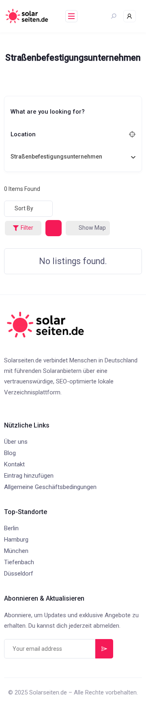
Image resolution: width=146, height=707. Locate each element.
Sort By (24, 208)
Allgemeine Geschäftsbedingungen (50, 487)
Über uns (16, 441)
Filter (27, 227)
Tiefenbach (19, 562)
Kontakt (14, 464)
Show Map (92, 227)
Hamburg (16, 539)
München (16, 551)
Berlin (11, 528)
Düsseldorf (18, 573)
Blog (10, 453)
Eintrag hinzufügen (29, 475)
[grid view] (53, 228)
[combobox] (70, 156)
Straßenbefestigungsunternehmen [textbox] (56, 156)
